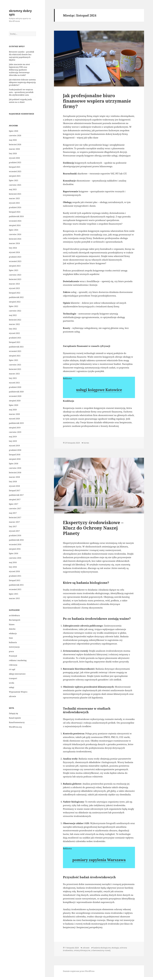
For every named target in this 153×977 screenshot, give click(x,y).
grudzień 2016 (15, 535)
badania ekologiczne (102, 947)
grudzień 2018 (15, 450)
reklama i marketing (18, 660)
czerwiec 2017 (15, 508)
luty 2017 (13, 526)
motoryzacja (14, 647)
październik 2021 (16, 346)
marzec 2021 (14, 373)
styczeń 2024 (14, 252)
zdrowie (12, 696)
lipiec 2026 (13, 131)
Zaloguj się (13, 713)
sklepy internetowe (17, 674)
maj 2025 (13, 189)
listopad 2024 (14, 212)
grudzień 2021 (15, 337)
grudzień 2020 (15, 387)
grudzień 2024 (15, 207)
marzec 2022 (14, 324)
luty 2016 (13, 567)
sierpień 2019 (14, 427)
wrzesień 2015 (15, 589)
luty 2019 (13, 441)
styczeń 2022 (14, 333)
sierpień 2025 (14, 176)
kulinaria (13, 642)
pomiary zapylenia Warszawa (99, 859)
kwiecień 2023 (15, 279)
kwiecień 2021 (15, 369)
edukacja (13, 633)
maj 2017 (13, 513)
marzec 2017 (14, 522)
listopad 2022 (14, 293)
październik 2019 (16, 423)
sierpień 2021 (14, 355)
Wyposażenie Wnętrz (18, 692)
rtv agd (12, 669)
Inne (11, 638)
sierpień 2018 (14, 459)
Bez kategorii (14, 620)
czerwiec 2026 (15, 135)
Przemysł (13, 656)
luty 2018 (13, 481)
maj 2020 (13, 409)
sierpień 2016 (14, 549)
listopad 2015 (14, 580)
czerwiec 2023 (15, 275)
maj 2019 (13, 436)
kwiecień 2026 (15, 144)
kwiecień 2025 (15, 194)
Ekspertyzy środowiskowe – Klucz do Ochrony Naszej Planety (93, 527)
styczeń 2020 (14, 418)
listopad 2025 (14, 167)
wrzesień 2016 (15, 544)
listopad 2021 (14, 342)
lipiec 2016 (13, 553)
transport (13, 678)
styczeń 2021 (14, 382)
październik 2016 (16, 540)
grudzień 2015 (15, 576)
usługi (11, 687)
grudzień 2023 (15, 257)
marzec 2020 (14, 414)
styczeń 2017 (14, 531)
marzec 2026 (14, 149)
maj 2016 (13, 562)
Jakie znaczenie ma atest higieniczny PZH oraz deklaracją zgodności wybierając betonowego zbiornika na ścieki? (19, 69)
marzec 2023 (14, 284)
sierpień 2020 (14, 400)
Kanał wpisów (15, 718)
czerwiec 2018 (15, 468)
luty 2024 (13, 248)
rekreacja (13, 665)
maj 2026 (13, 140)
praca (11, 651)
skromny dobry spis (20, 12)
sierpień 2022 (14, 302)
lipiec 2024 (13, 230)
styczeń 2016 (14, 571)
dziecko (12, 629)
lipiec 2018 (13, 463)
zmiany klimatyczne (82, 950)
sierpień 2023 (14, 266)
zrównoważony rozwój (100, 950)
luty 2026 (13, 153)
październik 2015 (16, 585)
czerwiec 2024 (15, 234)
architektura (14, 615)
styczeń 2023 (14, 288)
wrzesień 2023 (15, 261)
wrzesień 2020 (15, 396)
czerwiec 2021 (15, 364)
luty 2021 (13, 378)
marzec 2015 (14, 598)
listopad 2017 (14, 490)
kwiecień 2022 (15, 320)
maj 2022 (13, 315)
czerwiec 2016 (15, 558)
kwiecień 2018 (15, 472)
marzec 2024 (14, 243)
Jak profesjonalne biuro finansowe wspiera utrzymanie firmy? (97, 100)
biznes (11, 624)
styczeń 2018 (14, 486)
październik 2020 (16, 391)
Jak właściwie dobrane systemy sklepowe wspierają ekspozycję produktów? (22, 82)
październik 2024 (16, 216)
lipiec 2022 (13, 306)
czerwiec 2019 (15, 432)
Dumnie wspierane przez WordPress (78, 971)
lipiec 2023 (13, 270)
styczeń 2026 (14, 158)
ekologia (115, 947)
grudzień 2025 (15, 162)
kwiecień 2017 (15, 517)
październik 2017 (16, 495)
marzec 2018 (14, 477)
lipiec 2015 (13, 594)
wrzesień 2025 (15, 171)
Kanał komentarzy (17, 722)
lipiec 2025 (13, 180)
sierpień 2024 (14, 225)
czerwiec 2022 (15, 311)
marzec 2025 (14, 198)
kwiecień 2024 (15, 239)
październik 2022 (16, 297)
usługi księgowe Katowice (99, 389)
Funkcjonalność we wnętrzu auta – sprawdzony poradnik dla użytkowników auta (21, 92)
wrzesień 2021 (15, 351)
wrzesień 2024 (15, 221)
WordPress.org (15, 727)
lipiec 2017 (13, 504)
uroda (11, 683)
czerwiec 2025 (15, 185)
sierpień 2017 (14, 499)
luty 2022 (13, 329)
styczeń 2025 (14, 203)
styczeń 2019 (14, 445)
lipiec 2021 (13, 360)
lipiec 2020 (13, 405)
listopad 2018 (14, 454)
